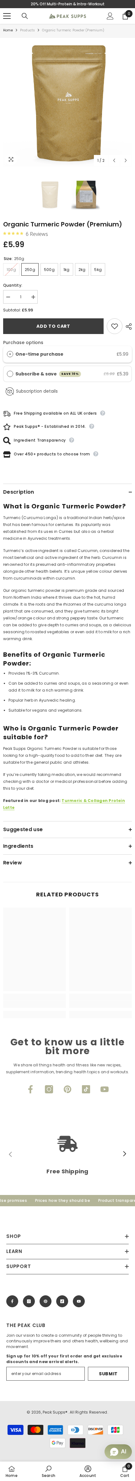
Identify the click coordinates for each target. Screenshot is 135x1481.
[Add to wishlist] (114, 326)
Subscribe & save (47, 374)
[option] (67, 102)
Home (8, 30)
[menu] (7, 16)
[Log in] (110, 16)
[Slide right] (124, 1154)
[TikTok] (86, 1089)
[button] (114, 160)
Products (27, 30)
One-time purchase (39, 354)
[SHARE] (127, 326)
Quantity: (12, 285)
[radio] (10, 354)
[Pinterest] (67, 1089)
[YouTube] (104, 1089)
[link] (34, 1004)
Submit (108, 1374)
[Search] (25, 16)
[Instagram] (49, 1089)
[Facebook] (30, 1089)
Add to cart (53, 326)
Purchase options (23, 342)
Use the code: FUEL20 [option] (67, 4)
